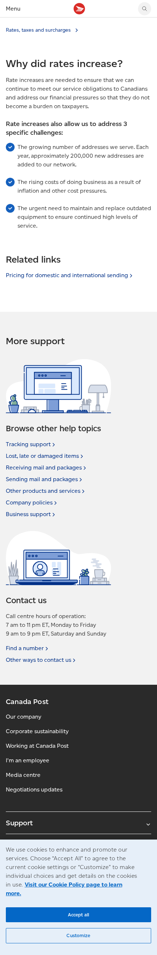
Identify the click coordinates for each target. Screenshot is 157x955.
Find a (25, 648)
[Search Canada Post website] (144, 8)
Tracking (28, 444)
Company (29, 502)
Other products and (43, 490)
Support (19, 822)
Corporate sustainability (37, 731)
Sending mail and (42, 479)
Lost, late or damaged (42, 455)
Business (28, 514)
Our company (23, 716)
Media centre (23, 774)
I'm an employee (27, 760)
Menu (13, 8)
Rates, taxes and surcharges (39, 30)
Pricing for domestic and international (67, 275)
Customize (78, 935)
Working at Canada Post (37, 745)
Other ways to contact (38, 659)
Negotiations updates (34, 789)
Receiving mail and (44, 467)
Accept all (78, 914)
